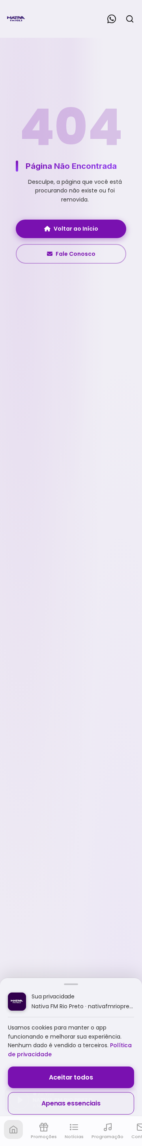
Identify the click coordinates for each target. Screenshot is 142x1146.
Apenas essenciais (71, 1103)
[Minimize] (19, 1104)
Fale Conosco (75, 254)
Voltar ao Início (76, 229)
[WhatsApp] (112, 19)
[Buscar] (130, 19)
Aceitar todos (71, 1077)
